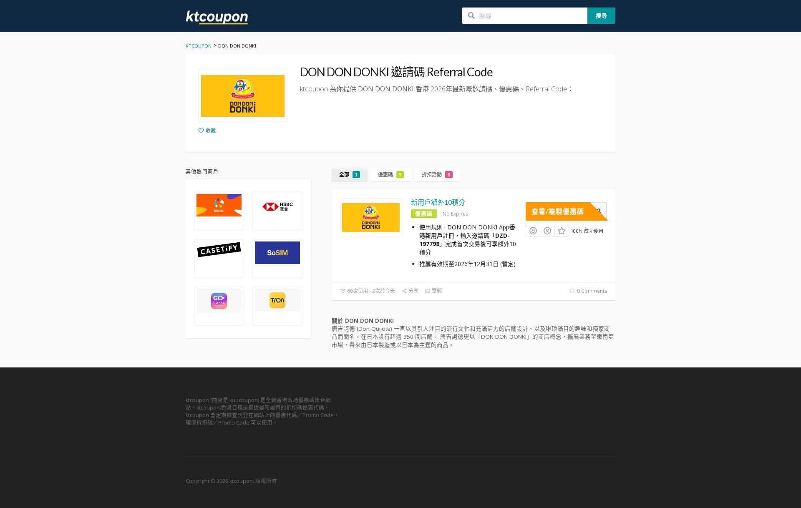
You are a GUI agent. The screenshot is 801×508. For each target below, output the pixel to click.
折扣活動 (436, 174)
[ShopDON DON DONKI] (242, 95)
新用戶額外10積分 (438, 202)
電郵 (436, 290)
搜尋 (601, 15)
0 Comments (591, 290)
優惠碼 (389, 174)
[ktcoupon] (217, 17)
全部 (348, 174)
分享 (412, 290)
